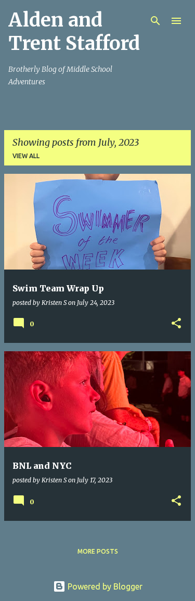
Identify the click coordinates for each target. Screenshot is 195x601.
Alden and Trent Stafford (74, 31)
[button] (176, 324)
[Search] (155, 20)
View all (26, 155)
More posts (97, 551)
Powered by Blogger (104, 586)
